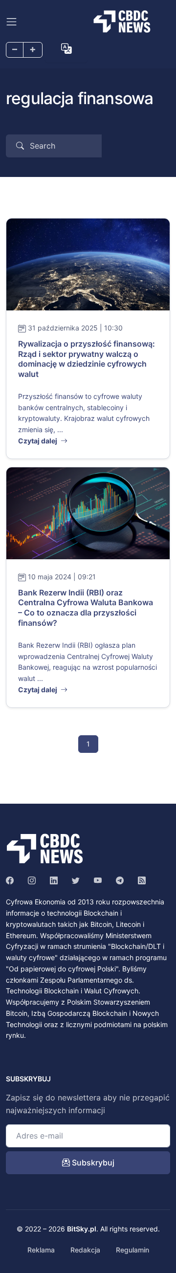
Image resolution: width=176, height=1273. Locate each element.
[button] (66, 49)
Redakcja (85, 1250)
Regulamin (132, 1250)
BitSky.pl (81, 1229)
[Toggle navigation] (11, 21)
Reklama (41, 1250)
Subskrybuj (92, 1162)
